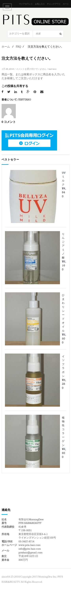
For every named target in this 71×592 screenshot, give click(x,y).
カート (66, 4)
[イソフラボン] (32, 380)
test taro (52, 69)
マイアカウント (26, 4)
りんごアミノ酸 (63, 246)
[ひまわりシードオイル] (32, 318)
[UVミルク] (32, 196)
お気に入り (40, 4)
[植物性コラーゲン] (32, 441)
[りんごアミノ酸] (32, 257)
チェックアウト (54, 4)
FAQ (18, 46)
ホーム (6, 46)
